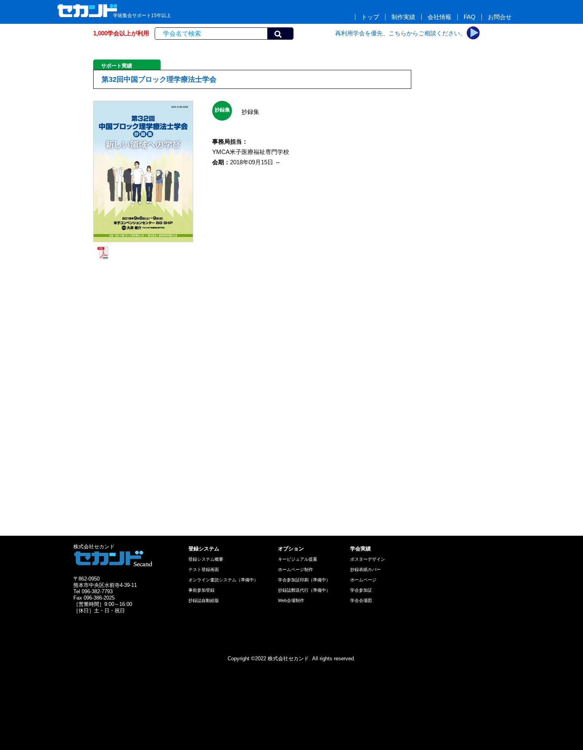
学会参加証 (361, 590)
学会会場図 (361, 600)
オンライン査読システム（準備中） (223, 579)
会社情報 (439, 17)
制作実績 (403, 17)
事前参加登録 (201, 590)
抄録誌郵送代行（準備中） (304, 590)
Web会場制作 (291, 600)
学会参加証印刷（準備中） (304, 579)
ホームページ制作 (295, 569)
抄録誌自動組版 (203, 600)
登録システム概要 (205, 559)
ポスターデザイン (367, 559)
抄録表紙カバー (365, 569)
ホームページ (363, 579)
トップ (370, 17)
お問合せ (500, 17)
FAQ (470, 17)
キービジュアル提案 (297, 559)
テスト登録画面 (203, 569)
